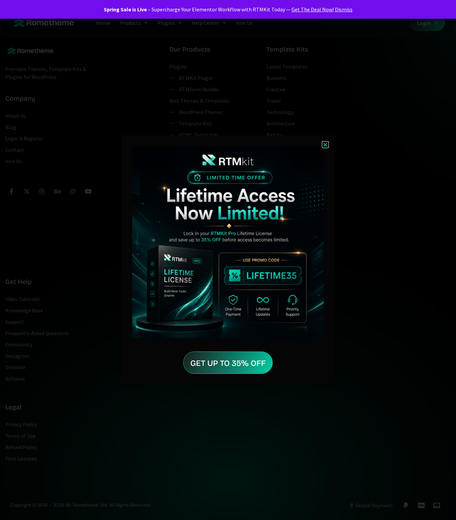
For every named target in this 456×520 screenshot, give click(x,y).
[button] (325, 144)
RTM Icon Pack (24, 498)
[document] (228, 260)
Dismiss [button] (344, 9)
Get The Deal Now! (312, 9)
